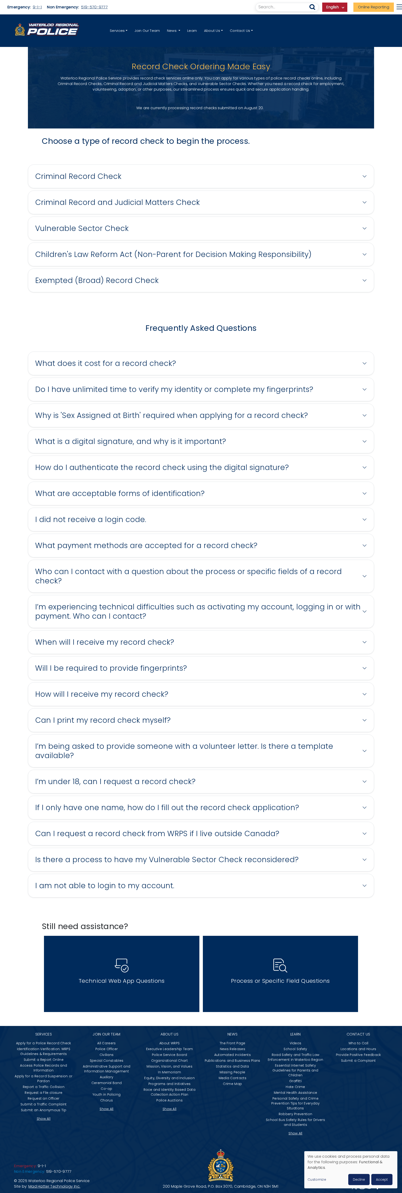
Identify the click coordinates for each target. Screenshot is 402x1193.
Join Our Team (147, 30)
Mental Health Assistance (295, 1092)
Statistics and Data (232, 1066)
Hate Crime (295, 1087)
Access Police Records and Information (43, 1068)
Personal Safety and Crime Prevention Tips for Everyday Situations (295, 1103)
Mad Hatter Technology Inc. (54, 1186)
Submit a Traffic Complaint (43, 1104)
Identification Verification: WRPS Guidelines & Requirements (43, 1051)
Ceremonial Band (106, 1083)
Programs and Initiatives (169, 1083)
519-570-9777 (94, 7)
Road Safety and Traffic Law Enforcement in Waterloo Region (295, 1057)
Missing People (232, 1072)
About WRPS (169, 1043)
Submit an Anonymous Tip (43, 1110)
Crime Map (232, 1083)
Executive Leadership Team (169, 1049)
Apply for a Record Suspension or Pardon (43, 1078)
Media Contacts (232, 1078)
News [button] (172, 30)
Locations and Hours (358, 1049)
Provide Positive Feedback (358, 1054)
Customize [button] (317, 1179)
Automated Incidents (232, 1054)
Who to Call (358, 1043)
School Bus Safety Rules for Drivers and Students (295, 1122)
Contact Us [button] (240, 30)
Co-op (106, 1088)
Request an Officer (44, 1098)
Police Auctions (169, 1100)
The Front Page (232, 1043)
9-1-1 (37, 7)
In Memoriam (169, 1072)
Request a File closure (43, 1092)
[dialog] (350, 1169)
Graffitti (295, 1081)
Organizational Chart (169, 1060)
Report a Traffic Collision (43, 1087)
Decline (359, 1179)
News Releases (232, 1049)
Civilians (107, 1054)
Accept (382, 1179)
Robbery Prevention (295, 1114)
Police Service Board (169, 1054)
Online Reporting (373, 7)
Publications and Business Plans (232, 1060)
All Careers (106, 1043)
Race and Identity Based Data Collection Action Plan (169, 1092)
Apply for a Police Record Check (43, 1043)
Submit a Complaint (358, 1060)
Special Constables (107, 1060)
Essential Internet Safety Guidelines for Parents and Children (295, 1070)
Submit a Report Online (44, 1059)
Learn (192, 30)
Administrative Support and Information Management (106, 1069)
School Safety (295, 1049)
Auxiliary (107, 1077)
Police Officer (106, 1049)
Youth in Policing (107, 1094)
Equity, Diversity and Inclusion (169, 1078)
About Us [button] (212, 30)
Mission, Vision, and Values (169, 1066)
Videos (296, 1043)
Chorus (106, 1100)
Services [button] (117, 30)
